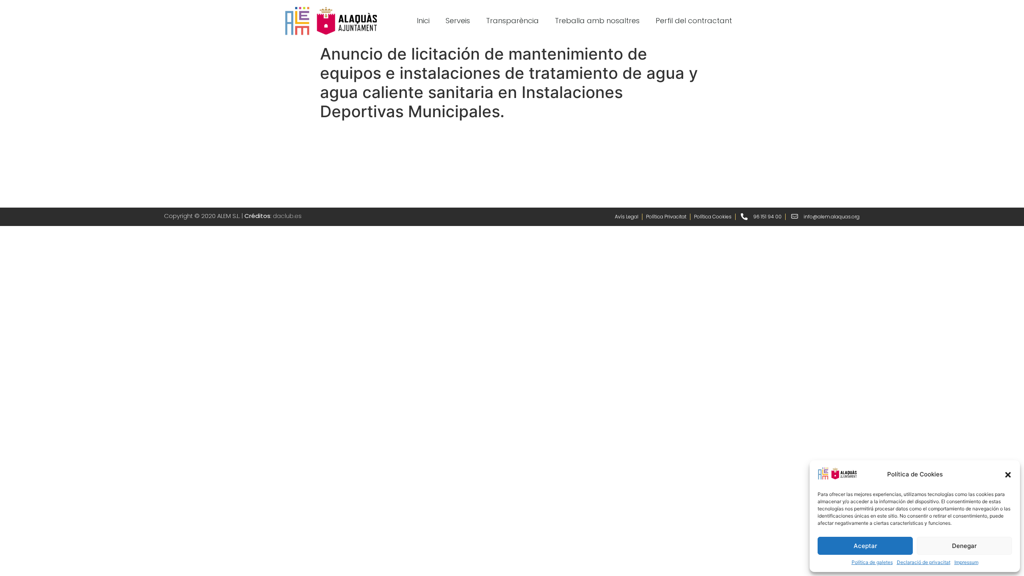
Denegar (964, 546)
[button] (1008, 475)
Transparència (512, 21)
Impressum (966, 562)
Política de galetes (872, 562)
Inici (423, 21)
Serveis (458, 21)
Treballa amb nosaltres (597, 21)
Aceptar (865, 546)
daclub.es (287, 216)
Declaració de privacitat (923, 562)
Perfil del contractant (694, 21)
